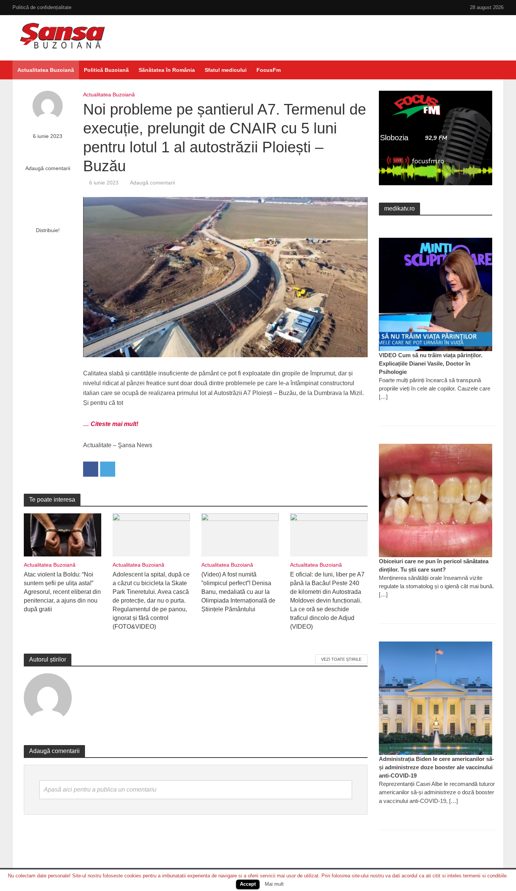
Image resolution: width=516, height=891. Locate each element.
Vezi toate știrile (341, 659)
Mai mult (274, 884)
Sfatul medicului (226, 70)
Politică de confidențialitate (41, 7)
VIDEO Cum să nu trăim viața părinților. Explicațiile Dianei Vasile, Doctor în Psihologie (430, 363)
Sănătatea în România (167, 70)
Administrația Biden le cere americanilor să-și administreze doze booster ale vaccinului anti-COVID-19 (436, 767)
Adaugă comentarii (47, 168)
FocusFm (268, 70)
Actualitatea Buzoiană (45, 70)
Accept (248, 884)
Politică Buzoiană (106, 70)
